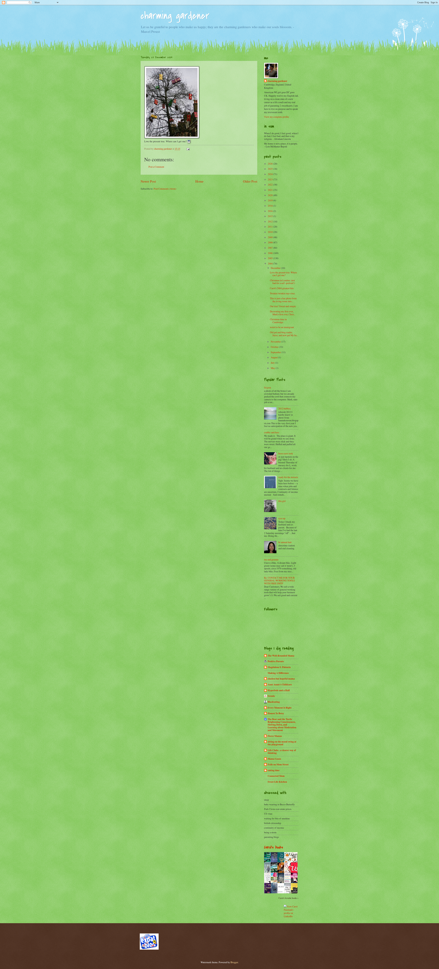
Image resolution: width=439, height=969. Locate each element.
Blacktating (274, 702)
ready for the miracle (288, 477)
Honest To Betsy (276, 713)
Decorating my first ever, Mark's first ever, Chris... (282, 313)
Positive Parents (276, 661)
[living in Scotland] (149, 948)
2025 (270, 168)
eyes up (281, 518)
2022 (270, 184)
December (276, 268)
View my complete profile (276, 116)
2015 (270, 216)
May (273, 368)
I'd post (267, 387)
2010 (270, 232)
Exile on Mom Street (278, 764)
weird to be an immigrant (282, 327)
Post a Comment (156, 166)
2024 (270, 174)
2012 (270, 221)
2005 (270, 258)
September (276, 352)
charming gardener (175, 16)
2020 (270, 195)
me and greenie (271, 559)
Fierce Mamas (275, 736)
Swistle (271, 696)
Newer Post (148, 181)
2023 (270, 179)
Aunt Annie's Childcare (280, 684)
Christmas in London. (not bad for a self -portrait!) (283, 282)
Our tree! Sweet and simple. (284, 306)
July (273, 362)
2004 (270, 263)
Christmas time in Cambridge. (278, 321)
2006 (270, 253)
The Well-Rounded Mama (281, 655)
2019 (270, 200)
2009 (270, 237)
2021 (270, 190)
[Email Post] (188, 148)
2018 (270, 205)
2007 (270, 247)
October (275, 347)
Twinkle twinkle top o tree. (283, 293)
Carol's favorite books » (288, 898)
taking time (274, 770)
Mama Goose (274, 759)
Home (199, 181)
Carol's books (273, 847)
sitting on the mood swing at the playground (282, 743)
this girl (282, 501)
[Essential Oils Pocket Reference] (268, 893)
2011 (270, 226)
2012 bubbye (284, 408)
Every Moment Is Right (280, 707)
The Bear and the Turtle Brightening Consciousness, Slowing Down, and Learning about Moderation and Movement (282, 724)
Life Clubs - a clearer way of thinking (282, 751)
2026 (270, 163)
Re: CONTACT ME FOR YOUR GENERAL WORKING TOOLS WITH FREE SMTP (279, 580)
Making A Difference (278, 673)
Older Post (250, 181)
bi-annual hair (285, 542)
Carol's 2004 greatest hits (282, 288)
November (276, 341)
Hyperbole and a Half (279, 690)
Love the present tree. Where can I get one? (283, 274)
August (274, 357)
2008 (270, 242)
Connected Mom (276, 776)
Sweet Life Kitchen (277, 782)
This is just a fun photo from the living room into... (283, 300)
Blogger (234, 962)
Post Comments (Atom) (165, 188)
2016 (270, 211)
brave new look (285, 453)
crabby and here (271, 432)
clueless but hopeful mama (281, 678)
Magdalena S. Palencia (279, 667)
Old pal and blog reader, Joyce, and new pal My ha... (284, 334)
